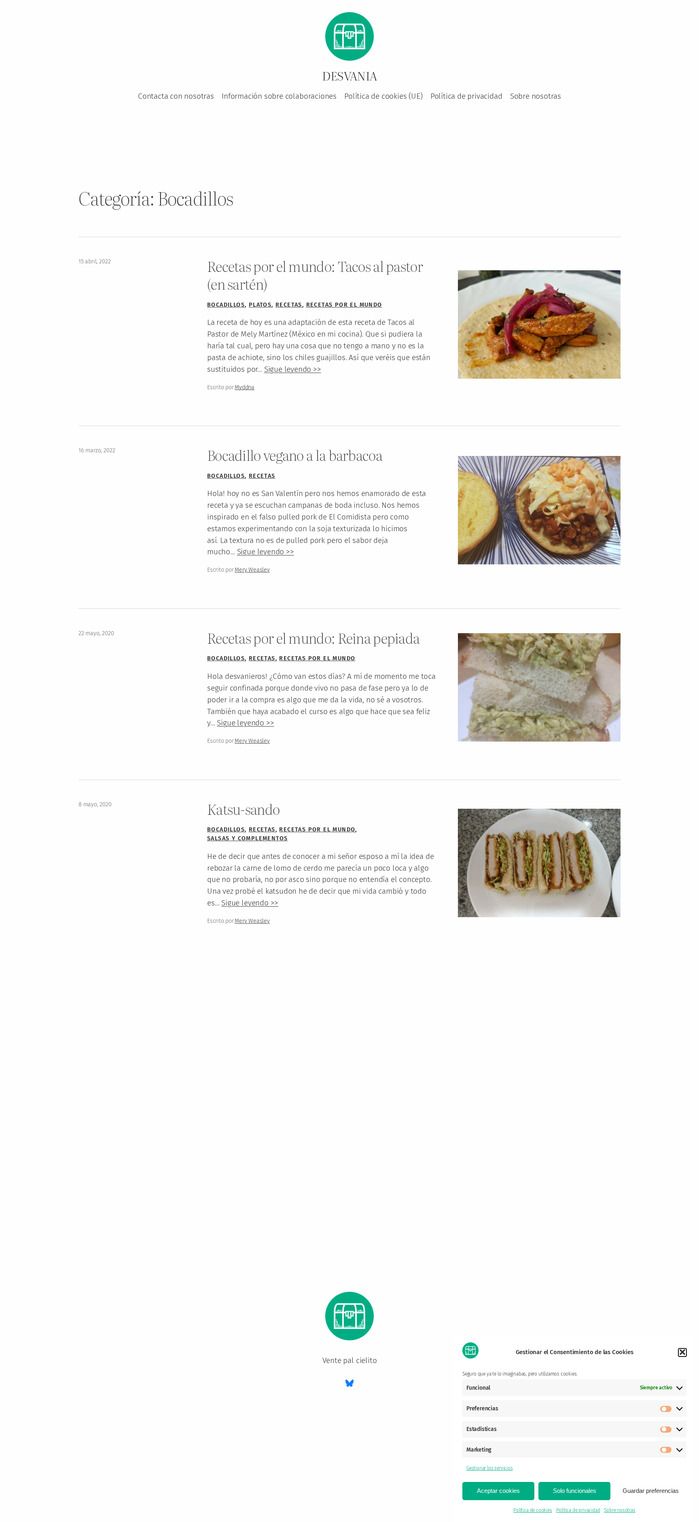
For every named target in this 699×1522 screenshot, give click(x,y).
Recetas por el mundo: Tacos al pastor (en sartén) (315, 275)
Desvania (349, 75)
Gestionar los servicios (489, 1468)
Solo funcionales (574, 1490)
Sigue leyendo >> (292, 369)
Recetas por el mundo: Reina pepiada (313, 638)
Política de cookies (532, 1510)
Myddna (244, 387)
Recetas (288, 304)
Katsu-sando (243, 809)
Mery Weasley (252, 569)
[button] (682, 1352)
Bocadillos (226, 304)
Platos (260, 304)
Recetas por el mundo (344, 304)
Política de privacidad (578, 1510)
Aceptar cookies (498, 1490)
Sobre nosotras (619, 1510)
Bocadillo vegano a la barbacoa (294, 455)
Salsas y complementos (247, 838)
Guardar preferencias (651, 1490)
